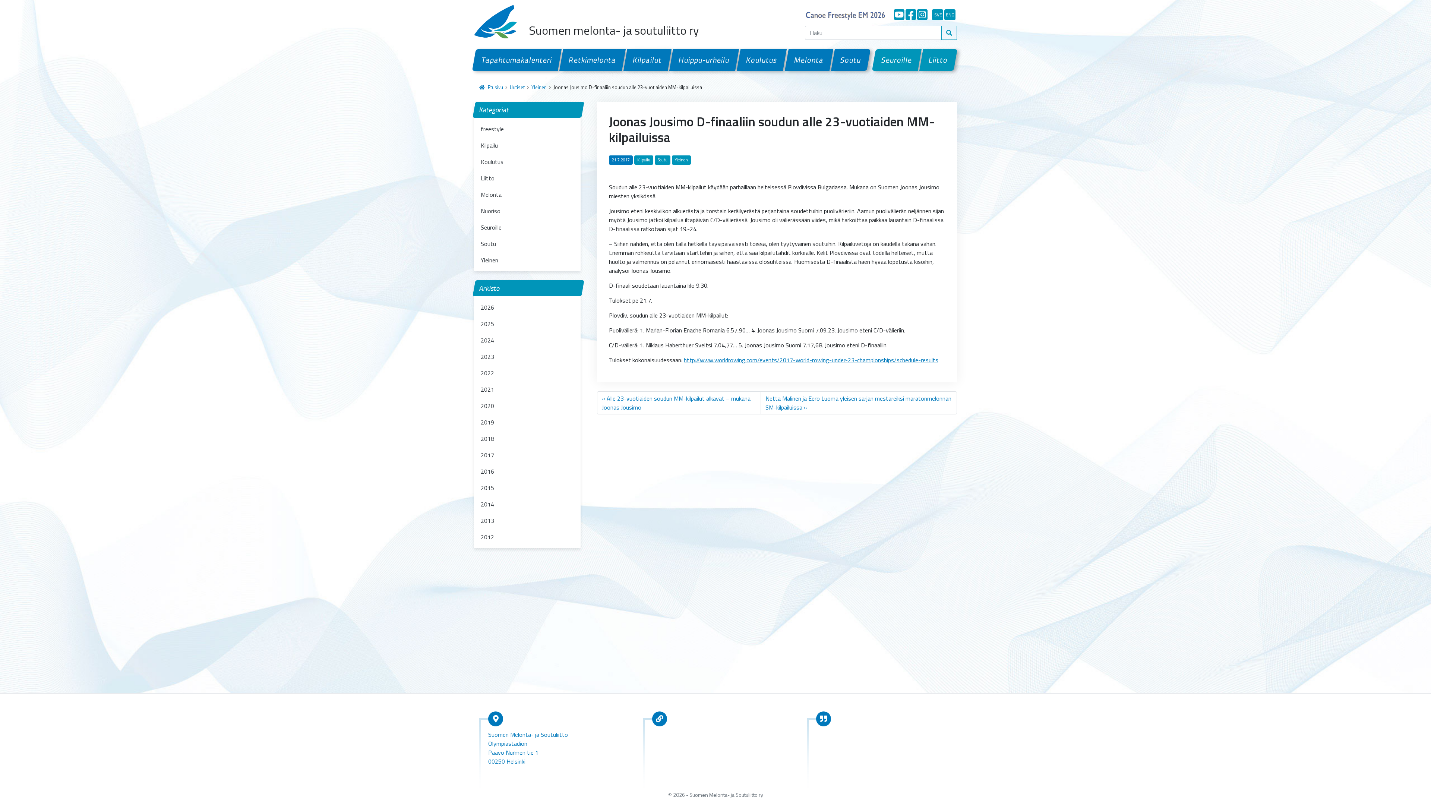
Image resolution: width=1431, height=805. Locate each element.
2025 (487, 323)
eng (950, 14)
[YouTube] (899, 14)
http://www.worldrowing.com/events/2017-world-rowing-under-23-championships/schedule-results (811, 360)
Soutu (851, 60)
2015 (487, 487)
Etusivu (495, 87)
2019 (487, 422)
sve (938, 14)
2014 (487, 504)
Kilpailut (647, 60)
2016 (487, 471)
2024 (487, 340)
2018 (487, 438)
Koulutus (761, 60)
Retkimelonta (592, 60)
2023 (487, 356)
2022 (487, 373)
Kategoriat (494, 110)
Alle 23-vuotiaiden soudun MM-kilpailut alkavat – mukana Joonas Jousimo (676, 403)
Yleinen (539, 87)
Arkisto (489, 288)
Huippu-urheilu (704, 60)
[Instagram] (922, 14)
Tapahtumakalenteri (517, 60)
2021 (487, 389)
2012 (487, 537)
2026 (487, 307)
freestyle (492, 128)
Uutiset (517, 87)
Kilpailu (489, 145)
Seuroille (897, 60)
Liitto (938, 60)
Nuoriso (490, 210)
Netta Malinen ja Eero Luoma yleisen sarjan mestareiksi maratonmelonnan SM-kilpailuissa (858, 403)
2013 (487, 520)
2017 (487, 455)
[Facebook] (911, 14)
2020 (487, 405)
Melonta (808, 60)
